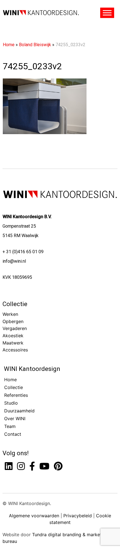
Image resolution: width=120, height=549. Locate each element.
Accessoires (15, 350)
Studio (11, 403)
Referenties (16, 395)
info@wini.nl (14, 261)
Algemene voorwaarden (34, 515)
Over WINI (14, 418)
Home (9, 44)
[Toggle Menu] (107, 13)
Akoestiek (13, 335)
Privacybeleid (77, 515)
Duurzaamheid (19, 410)
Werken (10, 314)
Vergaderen (15, 328)
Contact (12, 434)
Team (10, 426)
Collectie (15, 304)
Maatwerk (13, 343)
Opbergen (13, 321)
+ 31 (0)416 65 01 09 (23, 251)
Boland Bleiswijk (35, 44)
